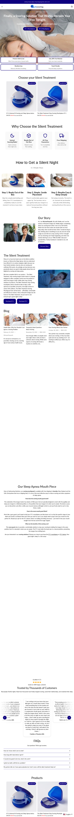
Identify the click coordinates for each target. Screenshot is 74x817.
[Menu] (2, 7)
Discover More (44, 246)
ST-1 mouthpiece (53, 534)
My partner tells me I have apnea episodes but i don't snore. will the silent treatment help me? (30, 767)
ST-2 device (63, 534)
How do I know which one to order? (14, 751)
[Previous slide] (9, 96)
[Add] (33, 108)
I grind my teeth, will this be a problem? (14, 763)
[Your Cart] (72, 7)
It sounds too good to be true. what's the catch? (17, 759)
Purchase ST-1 (10, 301)
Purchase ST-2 (23, 301)
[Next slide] (34, 96)
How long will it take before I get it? (13, 755)
